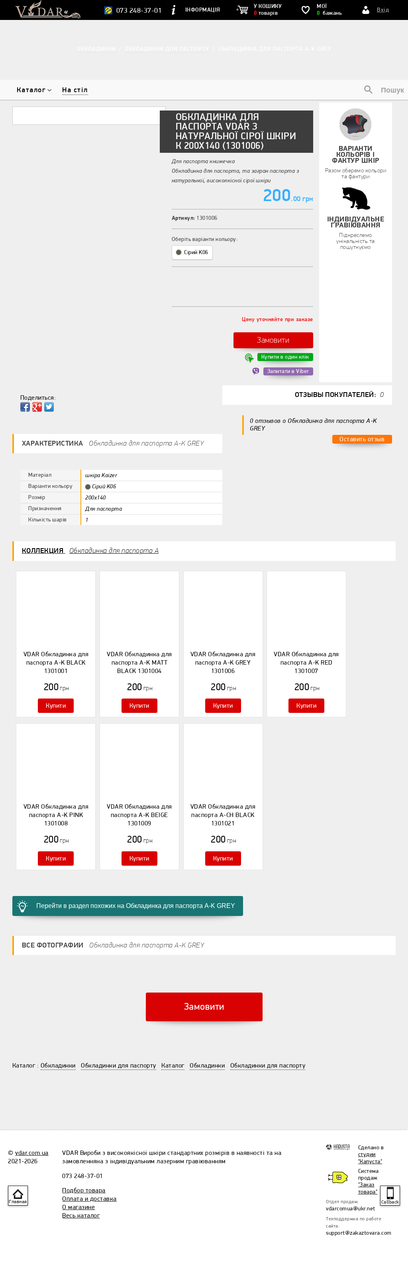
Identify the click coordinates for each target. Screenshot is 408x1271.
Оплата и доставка (89, 1199)
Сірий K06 (195, 252)
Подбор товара (84, 1190)
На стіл (75, 90)
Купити (56, 706)
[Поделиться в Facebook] (25, 407)
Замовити (273, 340)
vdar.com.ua (32, 1153)
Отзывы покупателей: (339, 394)
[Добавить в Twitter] (49, 407)
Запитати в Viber (288, 371)
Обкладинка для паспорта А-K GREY (275, 48)
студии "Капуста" (370, 1157)
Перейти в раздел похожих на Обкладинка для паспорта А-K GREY (135, 905)
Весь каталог (81, 1216)
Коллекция (90, 550)
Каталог (31, 90)
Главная (18, 1202)
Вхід (383, 9)
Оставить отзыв (361, 439)
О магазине (78, 1207)
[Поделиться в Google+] (37, 407)
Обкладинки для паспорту (118, 1066)
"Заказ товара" (368, 1188)
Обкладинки (58, 1066)
